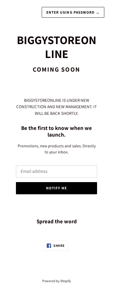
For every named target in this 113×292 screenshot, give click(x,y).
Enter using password (73, 12)
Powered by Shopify (56, 281)
